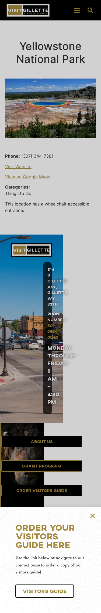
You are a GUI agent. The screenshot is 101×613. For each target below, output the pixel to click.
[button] (45, 591)
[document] (50, 306)
